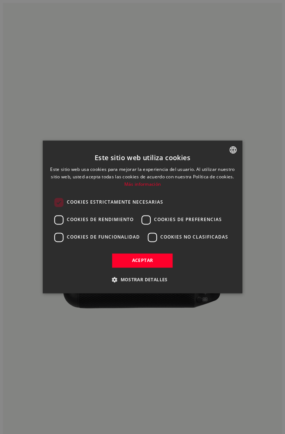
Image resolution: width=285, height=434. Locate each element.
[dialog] (142, 216)
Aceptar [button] (142, 260)
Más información (142, 184)
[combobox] (233, 149)
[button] (142, 279)
